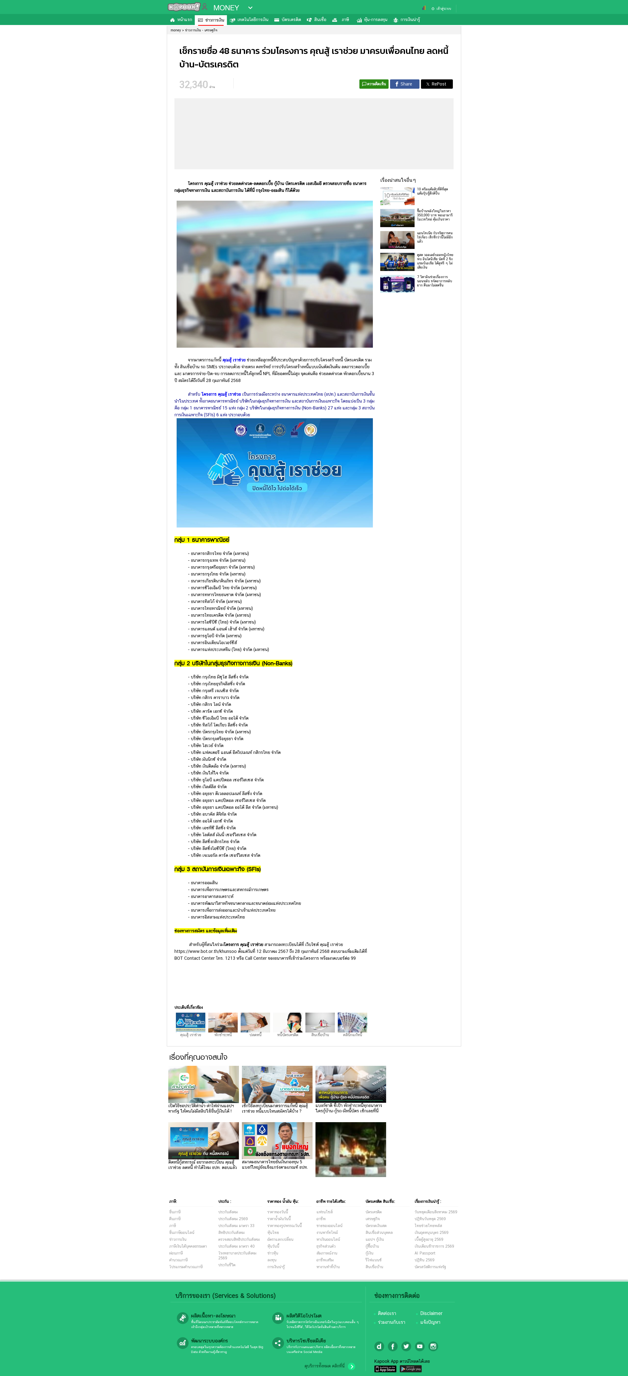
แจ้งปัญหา (430, 1322)
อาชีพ (321, 1218)
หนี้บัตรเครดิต (287, 1034)
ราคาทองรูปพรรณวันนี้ (284, 1225)
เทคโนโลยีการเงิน (252, 19)
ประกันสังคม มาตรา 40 (236, 1246)
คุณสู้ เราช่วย (234, 359)
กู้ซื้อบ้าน (372, 1246)
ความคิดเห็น (376, 84)
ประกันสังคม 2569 (233, 1218)
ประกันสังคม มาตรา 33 (236, 1225)
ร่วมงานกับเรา (391, 1322)
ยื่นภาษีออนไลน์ (181, 1232)
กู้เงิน (369, 1253)
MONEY (226, 8)
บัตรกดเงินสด (376, 1225)
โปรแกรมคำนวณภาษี (186, 1267)
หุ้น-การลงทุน (375, 19)
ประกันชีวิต (227, 1265)
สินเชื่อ (320, 19)
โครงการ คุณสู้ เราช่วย (221, 394)
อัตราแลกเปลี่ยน (280, 1239)
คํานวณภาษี (178, 1260)
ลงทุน (271, 1260)
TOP (616, 1367)
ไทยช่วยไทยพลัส (428, 1225)
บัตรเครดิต (291, 19)
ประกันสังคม (228, 1212)
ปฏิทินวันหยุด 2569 (430, 1218)
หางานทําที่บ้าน (328, 1267)
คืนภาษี (175, 1218)
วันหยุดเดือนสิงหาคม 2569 (436, 1212)
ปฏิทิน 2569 (424, 1260)
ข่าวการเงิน (214, 20)
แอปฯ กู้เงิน (375, 1239)
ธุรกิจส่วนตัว (326, 1246)
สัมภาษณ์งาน (326, 1253)
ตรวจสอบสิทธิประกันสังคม (239, 1239)
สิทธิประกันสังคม (231, 1232)
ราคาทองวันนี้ (277, 1212)
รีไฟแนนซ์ (374, 1260)
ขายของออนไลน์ (329, 1225)
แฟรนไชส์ (324, 1212)
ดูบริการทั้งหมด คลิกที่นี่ (324, 1366)
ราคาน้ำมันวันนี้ (279, 1218)
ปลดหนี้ (255, 1034)
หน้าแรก (184, 19)
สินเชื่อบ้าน (320, 1034)
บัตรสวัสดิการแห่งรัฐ (430, 1267)
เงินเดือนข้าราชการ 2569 (434, 1246)
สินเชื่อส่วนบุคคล (379, 1232)
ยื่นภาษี (175, 1212)
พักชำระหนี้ (223, 1034)
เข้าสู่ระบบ (443, 9)
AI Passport (425, 1253)
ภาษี (345, 19)
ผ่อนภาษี (176, 1253)
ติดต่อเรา (387, 1313)
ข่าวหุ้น (272, 1253)
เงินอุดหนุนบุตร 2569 (431, 1232)
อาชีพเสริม (325, 1260)
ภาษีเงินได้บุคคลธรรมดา (188, 1246)
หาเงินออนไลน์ (328, 1239)
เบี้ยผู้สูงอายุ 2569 (429, 1239)
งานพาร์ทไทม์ (327, 1232)
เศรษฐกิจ (373, 1218)
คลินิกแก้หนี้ (352, 1034)
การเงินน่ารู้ (410, 19)
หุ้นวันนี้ (273, 1246)
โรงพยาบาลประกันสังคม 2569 (237, 1255)
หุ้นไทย (273, 1232)
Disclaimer (431, 1313)
